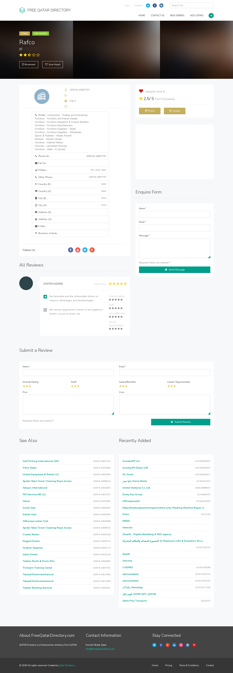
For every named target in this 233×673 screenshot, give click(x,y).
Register (139, 5)
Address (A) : (45, 219)
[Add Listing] (211, 15)
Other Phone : (72, 177)
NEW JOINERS (177, 15)
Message (144, 235)
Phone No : (72, 156)
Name (142, 208)
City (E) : (72, 198)
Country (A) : (72, 191)
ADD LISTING (196, 15)
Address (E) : (45, 212)
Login (127, 5)
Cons (121, 392)
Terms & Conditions (189, 665)
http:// (73, 100)
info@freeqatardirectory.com (100, 649)
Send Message (177, 269)
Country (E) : (72, 184)
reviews (168, 99)
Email (142, 222)
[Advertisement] (174, 152)
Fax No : (42, 163)
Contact (210, 665)
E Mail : (42, 226)
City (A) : (72, 205)
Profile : (62, 132)
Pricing (168, 665)
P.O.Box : (72, 170)
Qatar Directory (67, 665)
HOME (142, 15)
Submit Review (183, 422)
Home (155, 665)
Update (176, 110)
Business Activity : (48, 233)
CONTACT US (157, 15)
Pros (25, 392)
